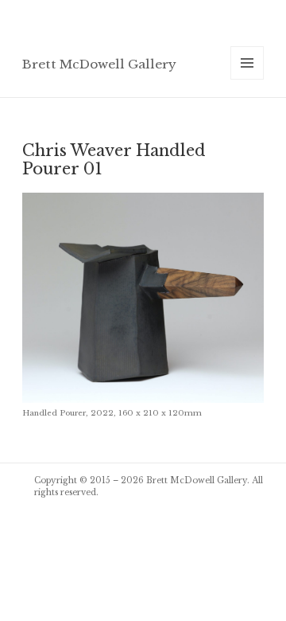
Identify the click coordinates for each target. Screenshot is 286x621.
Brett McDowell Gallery (99, 64)
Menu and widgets (247, 79)
